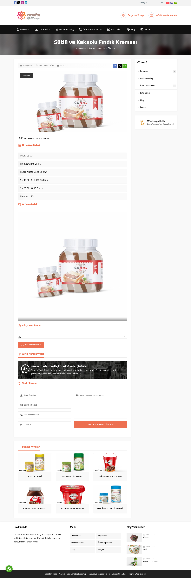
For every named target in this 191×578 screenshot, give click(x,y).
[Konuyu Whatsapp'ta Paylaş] (124, 66)
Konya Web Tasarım (137, 574)
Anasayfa (80, 48)
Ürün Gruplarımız (94, 48)
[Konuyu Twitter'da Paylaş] (120, 66)
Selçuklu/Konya (136, 15)
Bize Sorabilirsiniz (33, 345)
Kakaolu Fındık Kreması (110, 477)
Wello (145, 549)
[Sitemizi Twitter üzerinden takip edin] (18, 2)
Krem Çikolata (109, 48)
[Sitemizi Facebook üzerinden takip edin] (15, 2)
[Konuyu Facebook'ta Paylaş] (115, 66)
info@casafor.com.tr (166, 15)
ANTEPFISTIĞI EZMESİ (72, 477)
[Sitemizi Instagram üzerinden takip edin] (22, 2)
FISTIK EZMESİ (35, 477)
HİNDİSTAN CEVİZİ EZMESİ (110, 509)
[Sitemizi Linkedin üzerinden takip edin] (26, 2)
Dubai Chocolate (150, 562)
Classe (146, 537)
